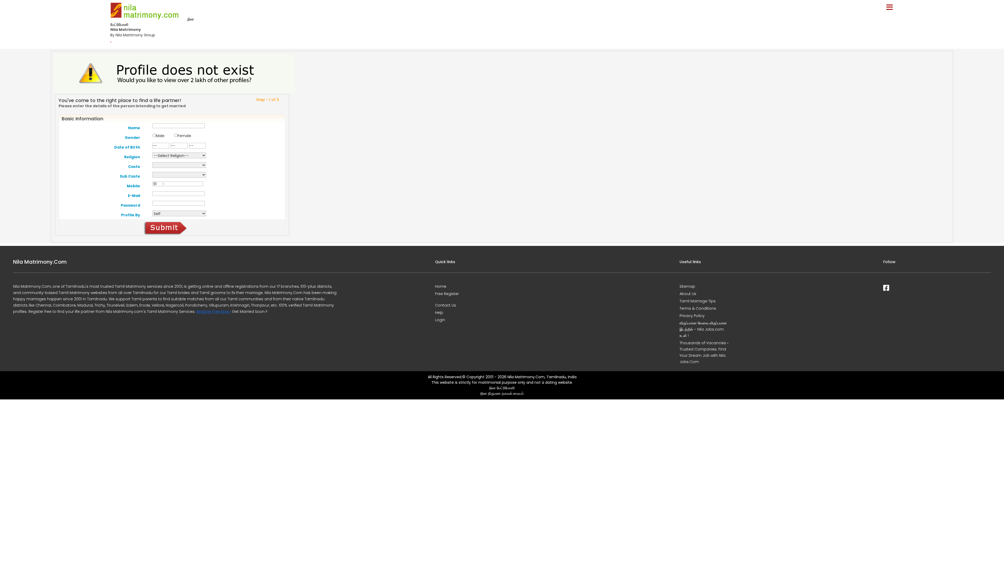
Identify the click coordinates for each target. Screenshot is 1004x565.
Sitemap (687, 286)
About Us (688, 293)
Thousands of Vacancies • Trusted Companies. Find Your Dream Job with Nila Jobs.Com (704, 352)
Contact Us (445, 305)
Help (439, 312)
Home (440, 286)
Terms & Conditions (698, 308)
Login (440, 320)
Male (160, 135)
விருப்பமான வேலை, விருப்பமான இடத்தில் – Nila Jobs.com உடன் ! (703, 329)
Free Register (447, 293)
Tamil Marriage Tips (698, 301)
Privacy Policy (692, 315)
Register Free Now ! (213, 311)
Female (184, 135)
